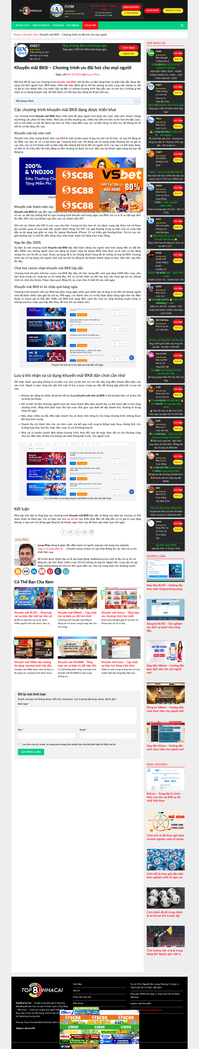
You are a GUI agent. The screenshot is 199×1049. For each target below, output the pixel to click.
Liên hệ (76, 991)
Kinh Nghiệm (73, 25)
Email (83, 730)
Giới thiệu (77, 984)
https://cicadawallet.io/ (51, 549)
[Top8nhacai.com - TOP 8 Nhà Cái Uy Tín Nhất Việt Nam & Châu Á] (30, 11)
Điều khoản (78, 1003)
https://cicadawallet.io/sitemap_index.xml (42, 1022)
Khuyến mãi (30, 34)
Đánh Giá (128, 53)
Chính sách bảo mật (82, 997)
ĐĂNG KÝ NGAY (131, 7)
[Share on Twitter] (70, 532)
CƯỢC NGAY (131, 13)
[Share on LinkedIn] (91, 532)
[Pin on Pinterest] (84, 532)
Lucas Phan (92, 74)
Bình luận (23, 704)
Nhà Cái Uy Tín (23, 25)
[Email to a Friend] (77, 532)
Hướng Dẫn (58, 25)
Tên (20, 730)
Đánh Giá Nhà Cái (41, 25)
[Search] (182, 25)
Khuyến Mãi (90, 25)
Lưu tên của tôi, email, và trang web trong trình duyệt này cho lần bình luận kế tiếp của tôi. (69, 744)
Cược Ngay (128, 47)
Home (17, 34)
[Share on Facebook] (63, 532)
